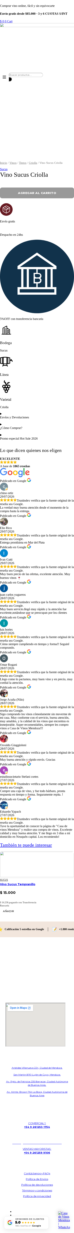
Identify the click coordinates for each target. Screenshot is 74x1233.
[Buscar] (10, 79)
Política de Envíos (37, 1179)
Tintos (22, 162)
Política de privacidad (37, 1196)
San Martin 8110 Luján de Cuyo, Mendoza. (37, 1074)
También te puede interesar (26, 845)
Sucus (3, 169)
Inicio (3, 162)
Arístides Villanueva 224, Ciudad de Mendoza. (37, 1067)
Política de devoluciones (37, 1184)
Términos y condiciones (37, 1190)
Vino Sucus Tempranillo (17, 884)
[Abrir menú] (4, 77)
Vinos (13, 162)
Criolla (33, 162)
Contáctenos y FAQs (37, 1173)
